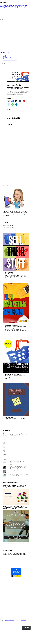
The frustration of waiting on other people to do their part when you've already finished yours (18, 434)
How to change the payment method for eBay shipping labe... (14, 7)
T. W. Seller (11, 91)
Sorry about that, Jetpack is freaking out (13, 543)
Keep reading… (7, 215)
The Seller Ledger (9, 417)
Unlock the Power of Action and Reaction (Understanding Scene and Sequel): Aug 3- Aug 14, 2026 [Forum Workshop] (16, 508)
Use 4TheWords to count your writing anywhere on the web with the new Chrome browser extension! (15, 487)
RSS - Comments (13, 227)
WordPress (23, 620)
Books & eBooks (7, 57)
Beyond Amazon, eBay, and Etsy (13, 374)
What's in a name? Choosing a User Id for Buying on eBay (19, 475)
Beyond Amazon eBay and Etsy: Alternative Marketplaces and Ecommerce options (18, 93)
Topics (4, 61)
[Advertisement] (16, 36)
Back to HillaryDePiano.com (10, 60)
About (4, 56)
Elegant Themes (10, 620)
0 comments (20, 94)
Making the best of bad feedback (17, 470)
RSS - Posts (12, 225)
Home (4, 55)
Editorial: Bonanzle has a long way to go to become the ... (13, 6)
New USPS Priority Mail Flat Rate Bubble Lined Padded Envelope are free (18, 463)
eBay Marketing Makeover (11, 325)
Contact (5, 58)
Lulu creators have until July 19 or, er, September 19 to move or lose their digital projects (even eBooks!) (19, 467)
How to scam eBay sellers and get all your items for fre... (13, 5)
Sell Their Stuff (9, 272)
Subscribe (10, 178)
